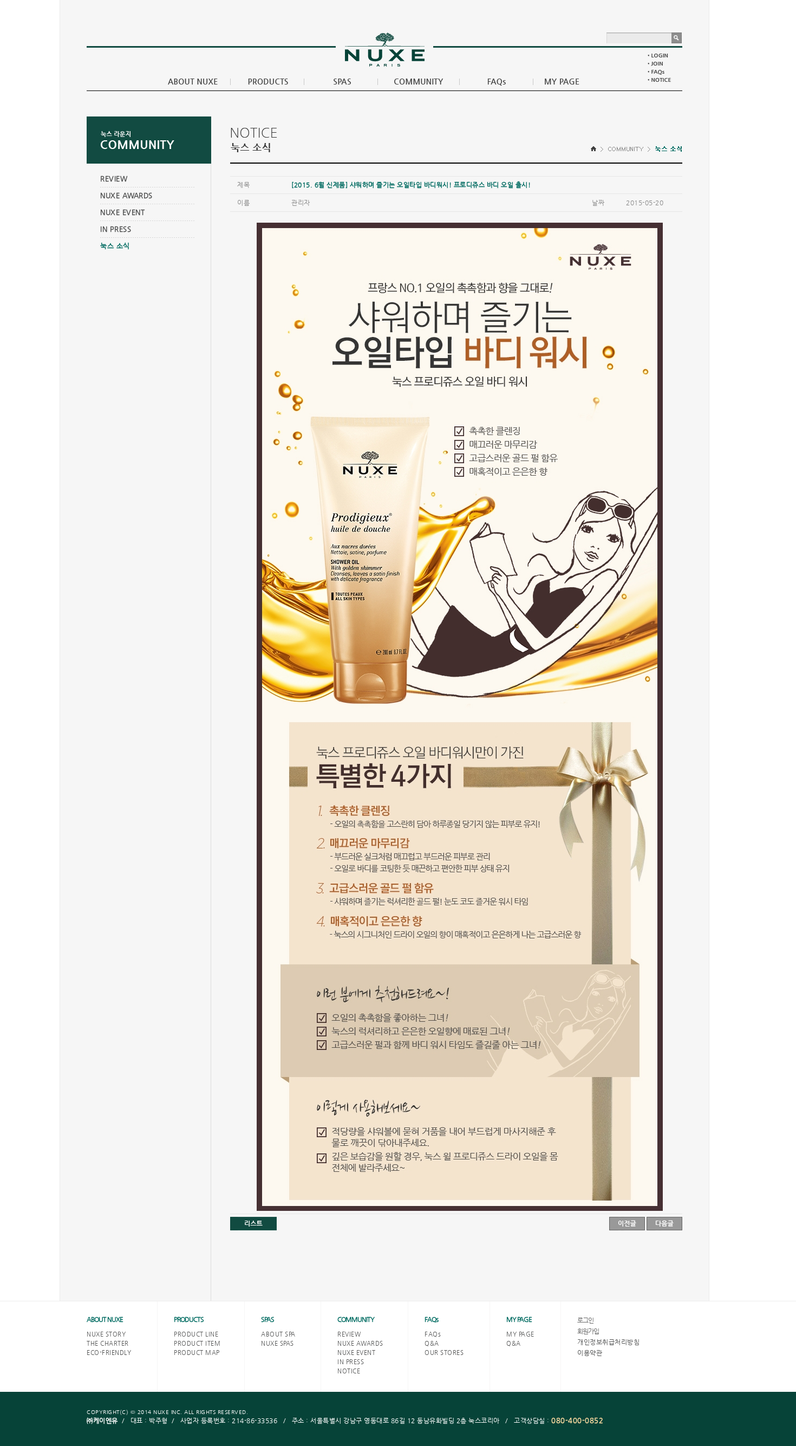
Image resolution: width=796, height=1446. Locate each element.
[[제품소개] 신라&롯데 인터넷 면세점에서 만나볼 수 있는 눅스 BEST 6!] (627, 1223)
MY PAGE (519, 1319)
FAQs (431, 1319)
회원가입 (588, 1331)
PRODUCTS (189, 1319)
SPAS (267, 1319)
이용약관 (589, 1353)
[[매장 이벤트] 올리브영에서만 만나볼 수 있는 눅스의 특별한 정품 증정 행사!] (664, 1223)
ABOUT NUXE (105, 1319)
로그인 (585, 1320)
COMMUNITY (355, 1319)
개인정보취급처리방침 (608, 1342)
